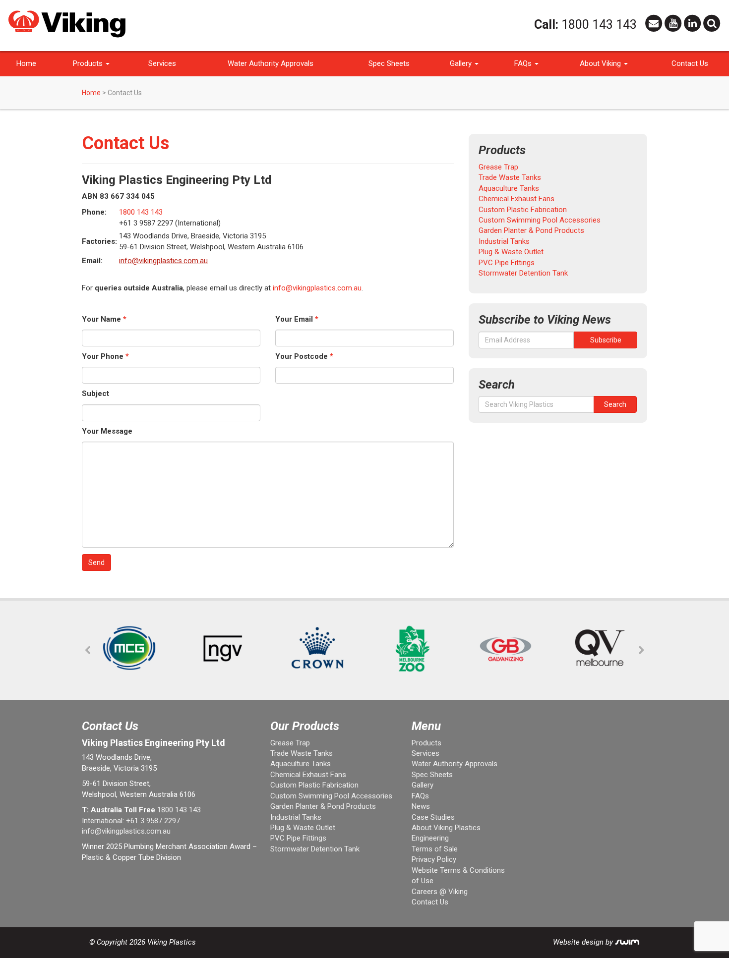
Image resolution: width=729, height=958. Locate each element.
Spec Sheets (389, 63)
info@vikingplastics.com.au (163, 260)
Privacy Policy (434, 859)
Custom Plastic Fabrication (523, 209)
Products (89, 63)
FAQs (524, 63)
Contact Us (689, 63)
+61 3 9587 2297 (153, 820)
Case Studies (433, 817)
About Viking (601, 63)
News (421, 806)
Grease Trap (498, 167)
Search (615, 404)
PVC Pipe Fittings (507, 262)
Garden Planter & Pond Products (531, 230)
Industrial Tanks (504, 241)
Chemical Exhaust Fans (516, 198)
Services (162, 63)
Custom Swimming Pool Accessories (540, 220)
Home (26, 63)
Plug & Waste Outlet (511, 251)
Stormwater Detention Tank (523, 273)
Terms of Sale (435, 849)
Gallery (462, 63)
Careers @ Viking (440, 891)
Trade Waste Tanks (510, 177)
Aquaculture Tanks (509, 188)
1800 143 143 (599, 24)
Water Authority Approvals (270, 63)
